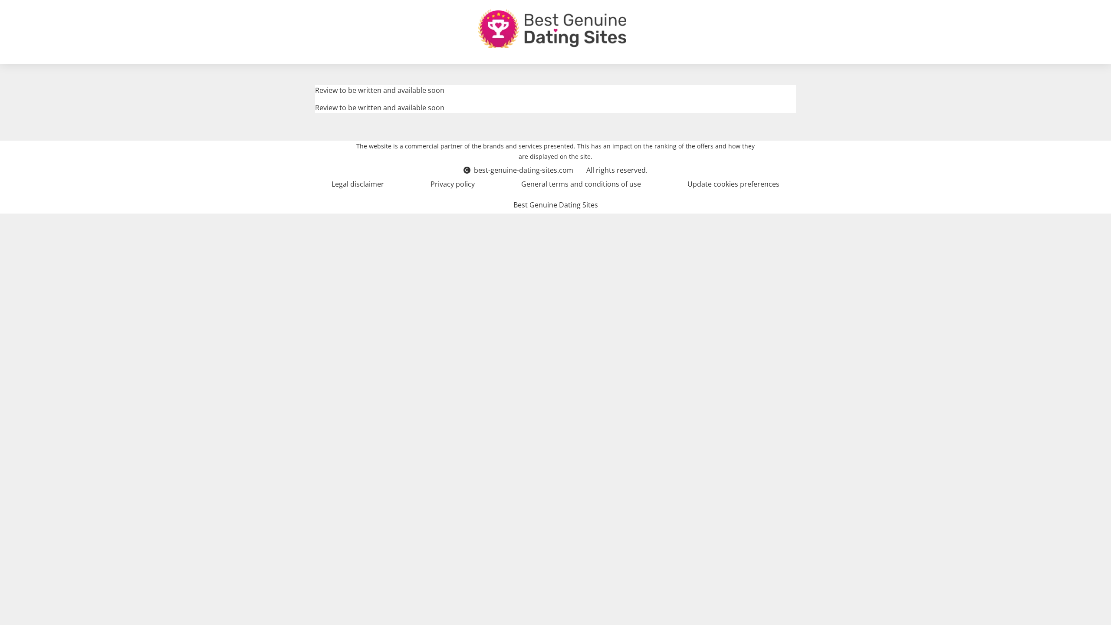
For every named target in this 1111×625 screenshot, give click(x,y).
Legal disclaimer (358, 184)
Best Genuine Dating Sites (555, 205)
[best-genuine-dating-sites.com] (552, 28)
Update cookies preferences (733, 184)
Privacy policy (453, 184)
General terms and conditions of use (581, 184)
